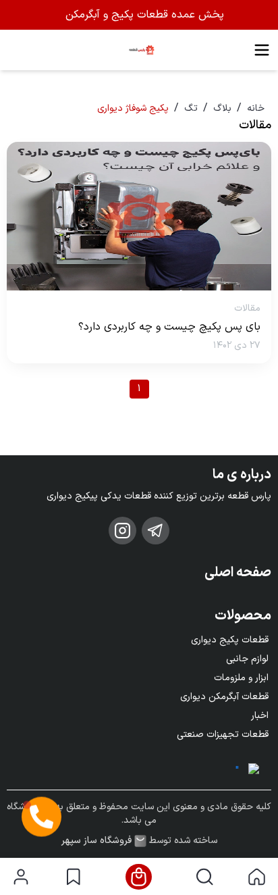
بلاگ (222, 108)
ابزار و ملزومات (241, 678)
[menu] (261, 50)
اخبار (260, 716)
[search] (204, 877)
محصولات (243, 616)
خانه (256, 108)
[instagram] (122, 530)
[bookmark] (73, 877)
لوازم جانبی (247, 659)
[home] (256, 877)
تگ (191, 108)
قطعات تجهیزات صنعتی (223, 734)
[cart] (139, 877)
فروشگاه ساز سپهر (96, 841)
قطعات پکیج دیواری (230, 640)
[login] (21, 877)
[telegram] (155, 530)
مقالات (247, 308)
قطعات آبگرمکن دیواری (224, 697)
